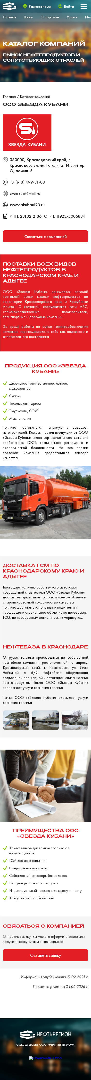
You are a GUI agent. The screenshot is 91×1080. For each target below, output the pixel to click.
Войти (69, 6)
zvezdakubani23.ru (27, 205)
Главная (9, 17)
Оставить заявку (45, 955)
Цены (28, 17)
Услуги (72, 17)
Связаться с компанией (45, 236)
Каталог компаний (35, 96)
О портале (50, 17)
